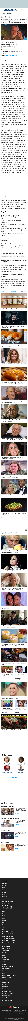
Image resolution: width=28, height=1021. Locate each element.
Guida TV (4, 881)
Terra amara (5, 842)
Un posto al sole (6, 991)
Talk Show (5, 953)
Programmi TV (6, 946)
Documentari (6, 968)
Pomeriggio (5, 885)
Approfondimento (7, 966)
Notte (4, 890)
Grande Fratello (6, 980)
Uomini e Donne (6, 977)
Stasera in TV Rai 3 (7, 936)
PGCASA (4, 1010)
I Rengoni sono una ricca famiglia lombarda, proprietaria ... (21, 810)
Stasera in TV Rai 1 (7, 931)
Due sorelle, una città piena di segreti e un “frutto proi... (20, 834)
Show (3, 971)
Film (3, 894)
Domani (4, 892)
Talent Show (5, 950)
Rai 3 (3, 918)
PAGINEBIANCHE (9, 1010)
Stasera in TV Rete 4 (8, 938)
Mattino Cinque (6, 996)
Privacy (16, 1013)
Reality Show (6, 948)
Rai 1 (3, 913)
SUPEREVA (19, 1011)
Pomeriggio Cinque (7, 993)
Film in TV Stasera (7, 899)
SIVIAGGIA (24, 1010)
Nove (3, 929)
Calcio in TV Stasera (7, 901)
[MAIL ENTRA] (21, 10)
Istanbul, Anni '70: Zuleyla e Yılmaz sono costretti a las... (20, 846)
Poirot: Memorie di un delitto (10, 818)
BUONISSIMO (14, 1011)
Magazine (3, 13)
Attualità (4, 964)
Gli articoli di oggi (7, 906)
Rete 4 (4, 920)
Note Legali (11, 1013)
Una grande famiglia (7, 806)
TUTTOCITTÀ (15, 1010)
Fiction (17, 813)
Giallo (17, 824)
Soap (16, 836)
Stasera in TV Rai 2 (7, 934)
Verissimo (5, 986)
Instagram (14, 55)
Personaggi (9, 13)
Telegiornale (5, 959)
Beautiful (4, 984)
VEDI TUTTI (14, 777)
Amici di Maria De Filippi (9, 975)
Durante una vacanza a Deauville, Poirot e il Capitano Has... (20, 821)
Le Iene (4, 989)
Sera (3, 888)
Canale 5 (4, 922)
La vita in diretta (7, 998)
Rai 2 (3, 916)
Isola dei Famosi (6, 982)
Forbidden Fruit (5, 830)
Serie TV (4, 897)
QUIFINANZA (8, 1011)
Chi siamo (5, 1013)
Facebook (8, 55)
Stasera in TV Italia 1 (8, 943)
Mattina (4, 883)
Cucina (4, 962)
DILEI (20, 1010)
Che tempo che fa (7, 1000)
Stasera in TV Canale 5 (8, 940)
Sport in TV (5, 903)
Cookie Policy (21, 1013)
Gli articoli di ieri (7, 908)
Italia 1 (4, 925)
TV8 (3, 927)
